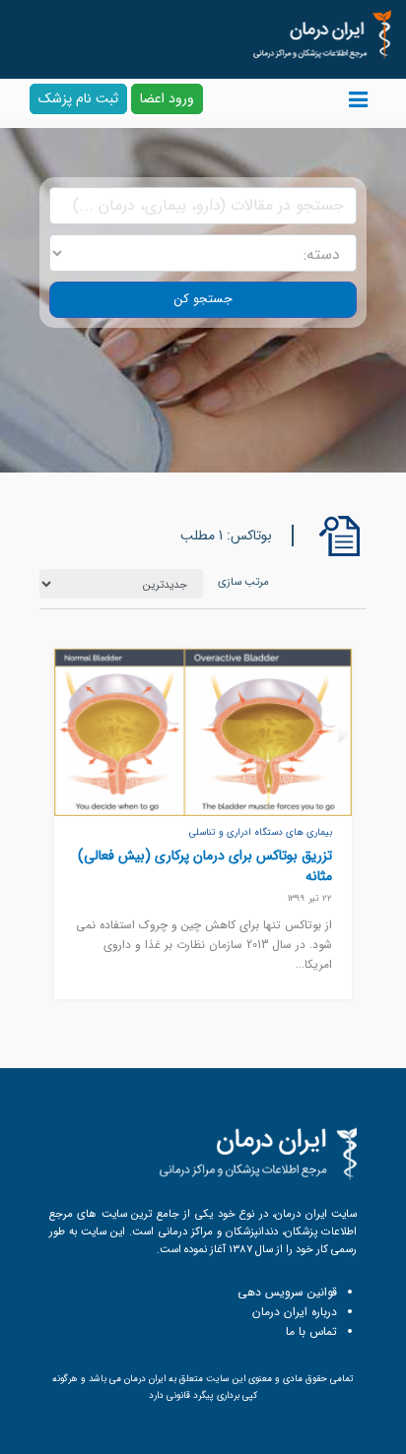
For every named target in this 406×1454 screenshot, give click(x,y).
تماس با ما (311, 1331)
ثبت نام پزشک (78, 98)
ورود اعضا (167, 98)
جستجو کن (203, 299)
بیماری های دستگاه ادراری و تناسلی (260, 832)
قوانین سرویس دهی (287, 1292)
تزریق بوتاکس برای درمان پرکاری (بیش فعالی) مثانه (205, 866)
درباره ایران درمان (294, 1311)
